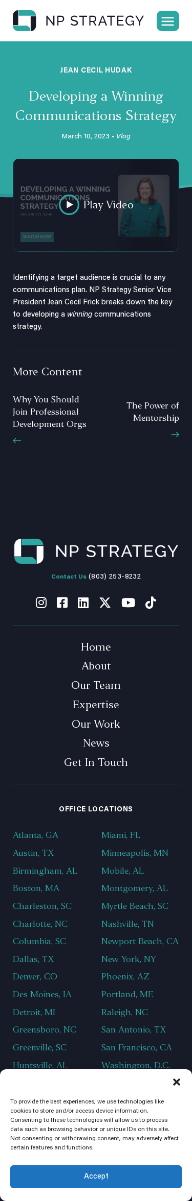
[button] (177, 1082)
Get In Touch (96, 762)
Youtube (128, 602)
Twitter (105, 602)
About (96, 665)
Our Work (96, 724)
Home (96, 647)
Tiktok (150, 602)
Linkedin (83, 602)
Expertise (96, 704)
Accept (96, 1177)
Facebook (62, 602)
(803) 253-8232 (115, 577)
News (96, 743)
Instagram (41, 602)
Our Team (96, 685)
